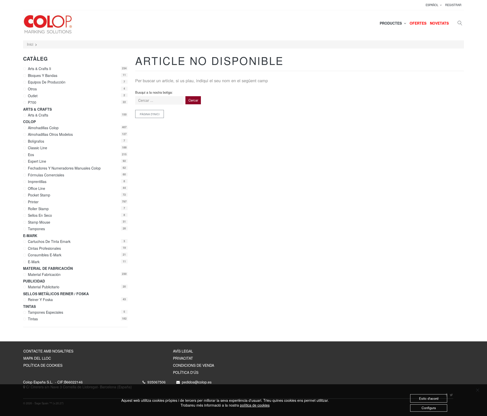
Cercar (193, 100)
